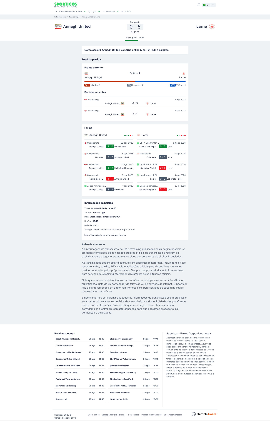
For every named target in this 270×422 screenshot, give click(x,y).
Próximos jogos (63, 333)
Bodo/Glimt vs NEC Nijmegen (123, 386)
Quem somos (94, 415)
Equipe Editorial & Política (113, 415)
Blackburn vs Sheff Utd (66, 392)
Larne (182, 77)
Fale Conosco (133, 415)
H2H (141, 37)
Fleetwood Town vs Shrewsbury (70, 379)
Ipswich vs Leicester (119, 365)
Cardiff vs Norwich (64, 345)
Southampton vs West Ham (68, 365)
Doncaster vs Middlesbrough (69, 352)
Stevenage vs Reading (66, 386)
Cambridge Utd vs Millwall (68, 359)
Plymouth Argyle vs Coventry (123, 372)
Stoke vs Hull (61, 399)
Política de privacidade (151, 415)
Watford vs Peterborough (121, 345)
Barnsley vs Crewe (118, 352)
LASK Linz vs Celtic (119, 399)
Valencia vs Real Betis (120, 392)
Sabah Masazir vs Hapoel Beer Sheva (70, 339)
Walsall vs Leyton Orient (66, 372)
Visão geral (131, 37)
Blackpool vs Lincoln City (121, 339)
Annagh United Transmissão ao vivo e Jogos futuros (109, 229)
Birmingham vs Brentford (121, 379)
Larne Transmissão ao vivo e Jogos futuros (105, 235)
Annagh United (93, 77)
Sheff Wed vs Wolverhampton (123, 359)
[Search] (198, 5)
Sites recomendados (173, 415)
